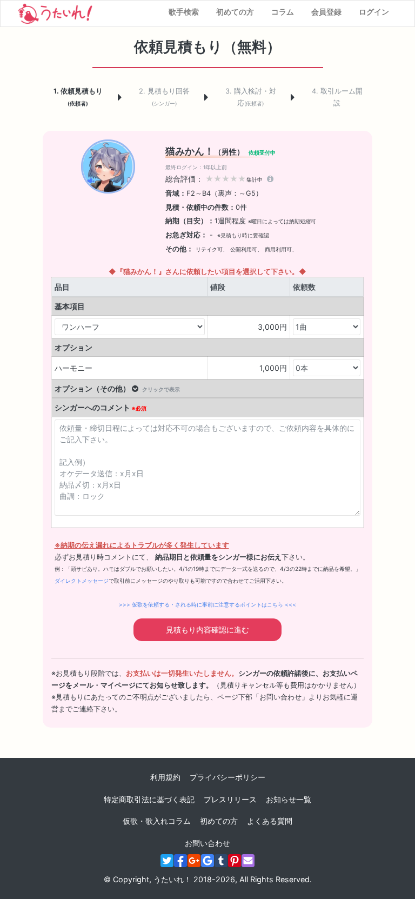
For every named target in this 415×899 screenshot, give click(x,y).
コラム (282, 11)
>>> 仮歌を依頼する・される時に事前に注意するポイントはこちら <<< (207, 604)
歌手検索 (184, 11)
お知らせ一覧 (288, 799)
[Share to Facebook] (180, 860)
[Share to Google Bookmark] (207, 860)
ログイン (374, 11)
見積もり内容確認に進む (207, 629)
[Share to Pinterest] (234, 860)
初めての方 (235, 11)
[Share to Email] (248, 860)
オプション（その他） (117, 388)
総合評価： (214, 178)
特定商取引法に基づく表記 (149, 799)
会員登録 (326, 11)
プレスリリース (230, 799)
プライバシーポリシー (227, 777)
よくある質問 (269, 820)
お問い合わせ (207, 843)
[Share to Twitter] (166, 860)
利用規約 (165, 777)
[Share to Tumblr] (221, 860)
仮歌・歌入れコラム (157, 820)
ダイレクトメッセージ (82, 580)
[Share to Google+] (194, 860)
